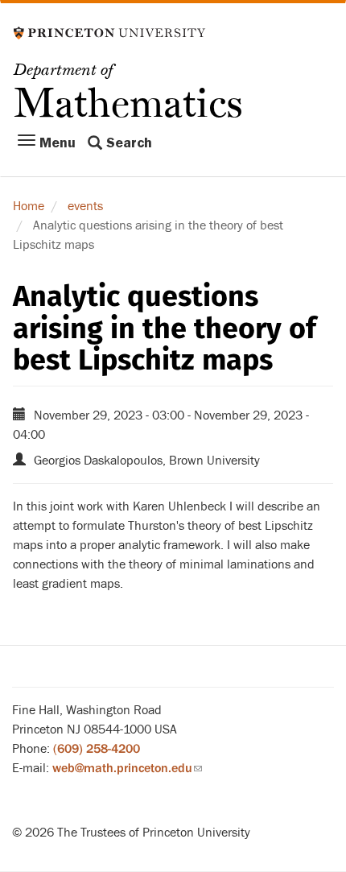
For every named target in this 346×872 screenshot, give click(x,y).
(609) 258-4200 (96, 748)
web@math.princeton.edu (127, 768)
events (85, 206)
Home (28, 206)
